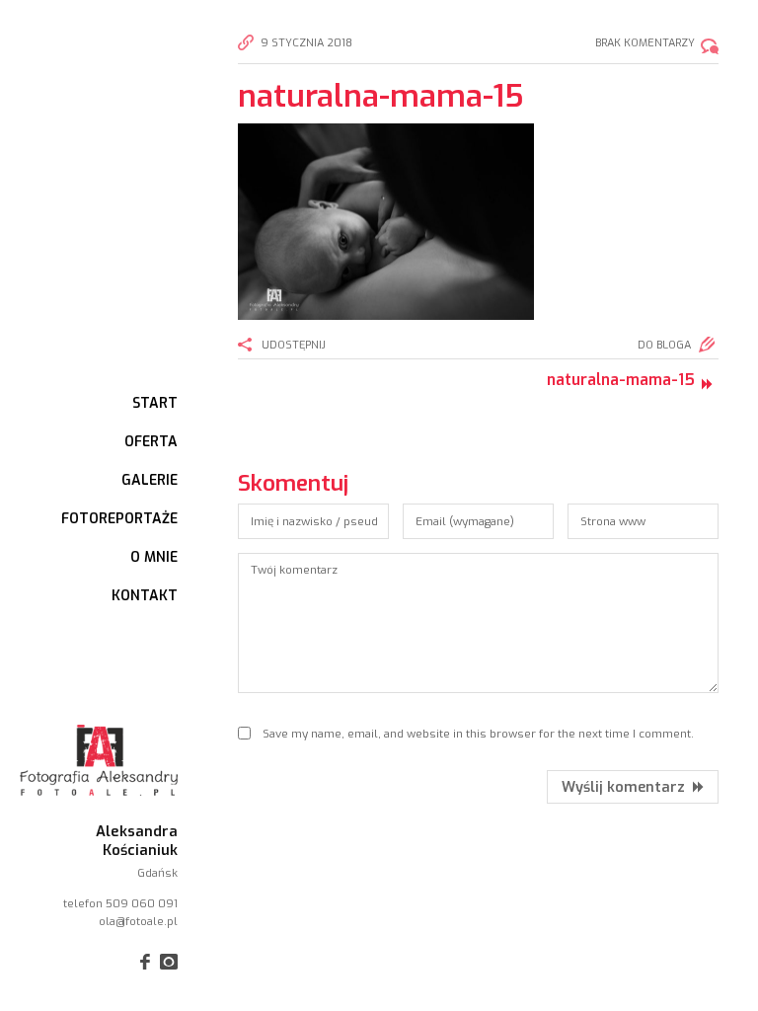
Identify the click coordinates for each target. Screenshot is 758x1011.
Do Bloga (664, 345)
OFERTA (151, 441)
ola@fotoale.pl (138, 921)
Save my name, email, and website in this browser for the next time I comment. (478, 733)
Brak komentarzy (645, 43)
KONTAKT (145, 595)
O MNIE (154, 557)
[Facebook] (142, 961)
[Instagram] (169, 961)
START (155, 403)
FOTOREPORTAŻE (119, 518)
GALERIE (149, 480)
